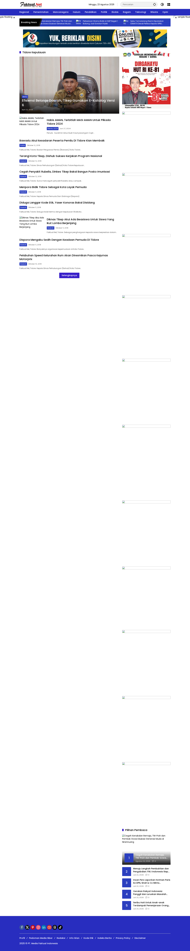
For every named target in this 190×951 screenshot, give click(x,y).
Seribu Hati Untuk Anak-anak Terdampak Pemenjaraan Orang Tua (150, 904)
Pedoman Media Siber (41, 938)
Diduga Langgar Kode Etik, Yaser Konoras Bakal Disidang (57, 202)
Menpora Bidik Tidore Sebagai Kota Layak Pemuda (53, 187)
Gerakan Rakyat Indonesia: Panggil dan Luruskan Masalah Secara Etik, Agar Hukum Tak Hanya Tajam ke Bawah (149, 893)
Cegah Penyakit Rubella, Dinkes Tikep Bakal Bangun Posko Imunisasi (64, 171)
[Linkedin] (43, 927)
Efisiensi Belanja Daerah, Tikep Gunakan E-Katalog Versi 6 (68, 102)
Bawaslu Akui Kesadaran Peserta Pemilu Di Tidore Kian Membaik (62, 140)
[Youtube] (49, 927)
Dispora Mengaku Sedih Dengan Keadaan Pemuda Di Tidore (59, 240)
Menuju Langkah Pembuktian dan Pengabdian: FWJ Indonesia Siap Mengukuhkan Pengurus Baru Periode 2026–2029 (151, 870)
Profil (22, 938)
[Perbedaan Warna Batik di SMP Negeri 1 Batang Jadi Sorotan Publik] (64, 22)
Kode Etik (88, 938)
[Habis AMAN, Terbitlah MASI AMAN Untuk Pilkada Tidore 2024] (31, 126)
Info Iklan (74, 938)
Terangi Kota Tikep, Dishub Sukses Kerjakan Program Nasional (60, 156)
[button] (154, 4)
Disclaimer (140, 938)
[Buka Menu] (169, 4)
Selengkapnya (69, 275)
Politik (22, 145)
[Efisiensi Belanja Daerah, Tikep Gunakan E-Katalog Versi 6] (69, 85)
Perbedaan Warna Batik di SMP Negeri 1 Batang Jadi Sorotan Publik (85, 22)
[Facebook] (21, 927)
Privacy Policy (123, 938)
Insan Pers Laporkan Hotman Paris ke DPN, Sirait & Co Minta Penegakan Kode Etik (151, 881)
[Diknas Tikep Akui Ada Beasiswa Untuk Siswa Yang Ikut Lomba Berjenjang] (31, 225)
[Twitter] (27, 927)
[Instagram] (38, 927)
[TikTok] (60, 927)
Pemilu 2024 (53, 128)
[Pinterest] (32, 927)
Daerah (23, 161)
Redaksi (61, 938)
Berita (25, 97)
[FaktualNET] (30, 4)
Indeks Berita (105, 938)
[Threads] (54, 927)
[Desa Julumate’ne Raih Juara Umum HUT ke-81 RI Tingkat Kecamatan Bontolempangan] (159, 22)
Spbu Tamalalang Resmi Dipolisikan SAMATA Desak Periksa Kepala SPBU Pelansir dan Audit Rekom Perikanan (132, 22)
